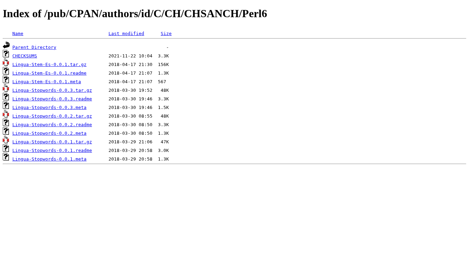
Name (17, 33)
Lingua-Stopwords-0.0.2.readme (52, 124)
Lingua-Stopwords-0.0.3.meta (49, 107)
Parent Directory (34, 47)
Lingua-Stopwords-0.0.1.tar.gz (52, 141)
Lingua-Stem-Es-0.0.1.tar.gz (49, 64)
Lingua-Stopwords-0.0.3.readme (52, 98)
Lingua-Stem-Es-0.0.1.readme (49, 73)
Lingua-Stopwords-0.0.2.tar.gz (52, 116)
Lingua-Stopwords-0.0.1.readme (52, 150)
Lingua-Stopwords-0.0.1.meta (49, 159)
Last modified (126, 33)
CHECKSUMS (24, 55)
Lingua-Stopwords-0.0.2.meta (49, 133)
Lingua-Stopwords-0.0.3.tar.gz (52, 90)
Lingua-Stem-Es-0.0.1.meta (46, 81)
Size (166, 33)
